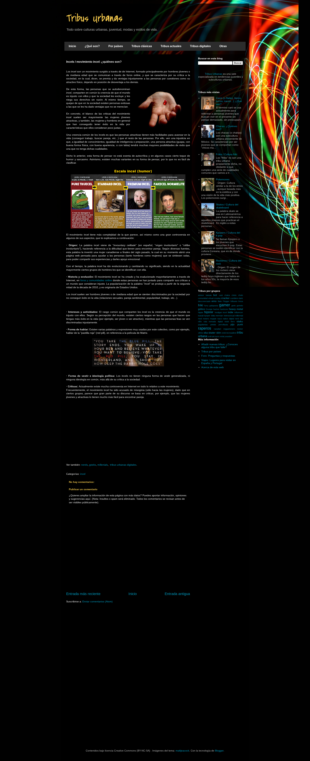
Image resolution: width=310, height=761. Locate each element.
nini (241, 319)
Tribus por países (211, 351)
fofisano (234, 301)
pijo (232, 324)
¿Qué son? (92, 46)
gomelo (240, 306)
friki (200, 305)
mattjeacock (182, 750)
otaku (240, 321)
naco (219, 319)
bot (215, 295)
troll (209, 336)
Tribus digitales (200, 46)
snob (224, 333)
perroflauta (223, 325)
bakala (209, 295)
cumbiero (234, 298)
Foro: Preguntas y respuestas (218, 355)
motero (206, 319)
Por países (115, 46)
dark (241, 298)
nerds (84, 464)
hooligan (218, 312)
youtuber (228, 336)
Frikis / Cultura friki (226, 154)
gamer (224, 305)
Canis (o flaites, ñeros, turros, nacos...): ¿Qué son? (229, 101)
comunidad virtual (205, 298)
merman (219, 316)
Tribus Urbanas (94, 18)
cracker (225, 298)
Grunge (209, 309)
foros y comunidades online (96, 280)
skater (211, 332)
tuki (213, 336)
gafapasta (213, 306)
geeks (92, 464)
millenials (102, 464)
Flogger (226, 301)
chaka (227, 295)
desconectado (204, 301)
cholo (240, 295)
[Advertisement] (128, 434)
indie (230, 312)
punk (240, 324)
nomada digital (216, 321)
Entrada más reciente (83, 594)
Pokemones (222, 179)
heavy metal (236, 309)
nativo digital (228, 319)
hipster (208, 312)
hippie (200, 312)
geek (233, 306)
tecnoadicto (231, 333)
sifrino (200, 333)
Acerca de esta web (212, 367)
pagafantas (203, 325)
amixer (201, 295)
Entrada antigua (177, 594)
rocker (240, 329)
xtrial (222, 336)
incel (82, 473)
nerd (237, 319)
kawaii (200, 316)
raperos (204, 328)
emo (214, 301)
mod (200, 319)
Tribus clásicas (141, 46)
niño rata (202, 321)
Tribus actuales (171, 46)
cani (221, 295)
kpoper (207, 316)
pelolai (213, 325)
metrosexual (229, 316)
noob (227, 321)
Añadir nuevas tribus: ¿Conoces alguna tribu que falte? (219, 346)
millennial (239, 316)
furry (206, 306)
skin (218, 332)
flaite (220, 301)
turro (217, 336)
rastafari (217, 329)
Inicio (72, 46)
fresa (240, 301)
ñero (233, 321)
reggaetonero (229, 329)
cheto (234, 295)
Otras (223, 46)
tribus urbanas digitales (123, 464)
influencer (238, 312)
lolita (213, 316)
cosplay (217, 298)
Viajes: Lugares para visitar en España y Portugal (218, 362)
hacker (216, 309)
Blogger (219, 750)
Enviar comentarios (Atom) (97, 601)
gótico (201, 309)
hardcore (224, 309)
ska (206, 332)
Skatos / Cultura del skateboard (227, 206)
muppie (213, 319)
